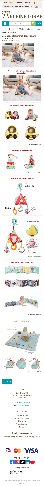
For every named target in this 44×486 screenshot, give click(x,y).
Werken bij (19, 7)
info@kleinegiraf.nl (24, 405)
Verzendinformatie (22, 424)
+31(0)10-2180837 (23, 402)
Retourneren (9, 7)
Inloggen (29, 7)
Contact (27, 3)
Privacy (22, 427)
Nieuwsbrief (8, 3)
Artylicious (22, 483)
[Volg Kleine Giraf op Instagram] (17, 462)
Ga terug (7, 381)
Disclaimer (22, 421)
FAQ (33, 3)
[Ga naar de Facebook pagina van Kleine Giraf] (12, 462)
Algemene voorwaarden (22, 418)
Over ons (18, 3)
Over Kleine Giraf (22, 415)
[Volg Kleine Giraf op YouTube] (32, 462)
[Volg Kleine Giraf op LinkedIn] (27, 462)
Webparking (35, 480)
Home (4, 29)
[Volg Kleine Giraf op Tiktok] (22, 462)
